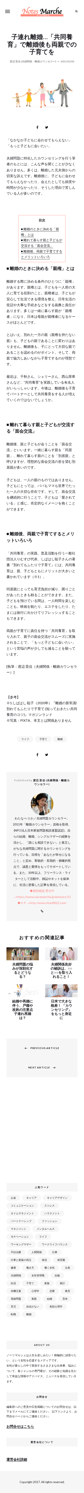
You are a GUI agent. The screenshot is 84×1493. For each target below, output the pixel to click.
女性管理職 (37, 1275)
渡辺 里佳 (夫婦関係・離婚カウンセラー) (33, 61)
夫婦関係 (16, 1275)
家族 (47, 1283)
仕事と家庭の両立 (21, 1259)
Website (42, 911)
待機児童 (16, 1291)
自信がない (32, 1306)
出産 (67, 1267)
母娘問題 (16, 1298)
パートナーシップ (21, 1221)
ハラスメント (52, 1213)
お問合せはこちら (20, 1426)
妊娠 (57, 1275)
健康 (13, 1267)
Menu (7, 11)
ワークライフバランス (55, 1244)
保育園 (61, 1259)
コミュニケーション (22, 1205)
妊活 (13, 1283)
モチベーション (20, 1236)
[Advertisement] (42, 1132)
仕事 (54, 1252)
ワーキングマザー (21, 1244)
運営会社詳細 (16, 1459)
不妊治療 (16, 1252)
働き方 (30, 1267)
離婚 (60, 739)
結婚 (49, 1298)
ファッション (49, 1221)
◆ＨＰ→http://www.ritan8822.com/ (42, 903)
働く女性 (49, 1267)
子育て (43, 739)
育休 (65, 1298)
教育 (67, 1291)
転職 (13, 1314)
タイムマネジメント (22, 1213)
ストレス (49, 1205)
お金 (13, 1197)
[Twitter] (46, 127)
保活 (44, 1259)
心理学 (35, 1291)
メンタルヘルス (46, 1228)
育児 (13, 1306)
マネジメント (18, 1228)
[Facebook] (37, 127)
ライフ (25, 739)
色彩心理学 (56, 1306)
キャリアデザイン (57, 1197)
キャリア (31, 1197)
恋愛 (52, 1291)
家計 (62, 1283)
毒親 (34, 1298)
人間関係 (36, 1252)
